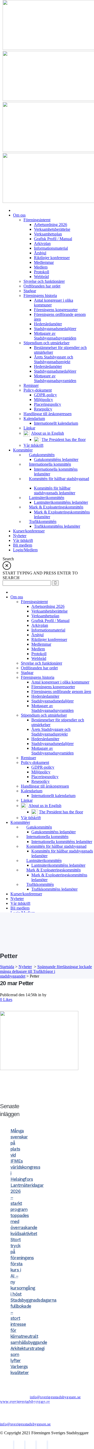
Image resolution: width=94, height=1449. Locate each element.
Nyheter (25, 966)
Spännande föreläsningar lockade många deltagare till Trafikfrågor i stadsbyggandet (46, 971)
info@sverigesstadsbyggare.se (55, 1397)
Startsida (7, 966)
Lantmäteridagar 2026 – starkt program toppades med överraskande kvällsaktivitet (27, 1209)
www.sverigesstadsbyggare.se (25, 1401)
